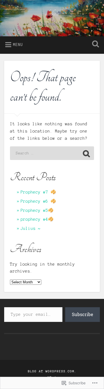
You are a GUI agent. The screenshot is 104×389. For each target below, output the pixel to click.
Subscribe (82, 314)
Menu (18, 44)
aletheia (52, 13)
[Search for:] (52, 153)
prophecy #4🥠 (37, 219)
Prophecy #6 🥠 (38, 201)
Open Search (94, 44)
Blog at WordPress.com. (52, 371)
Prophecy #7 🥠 (38, 192)
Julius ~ (30, 228)
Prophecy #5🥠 (37, 210)
